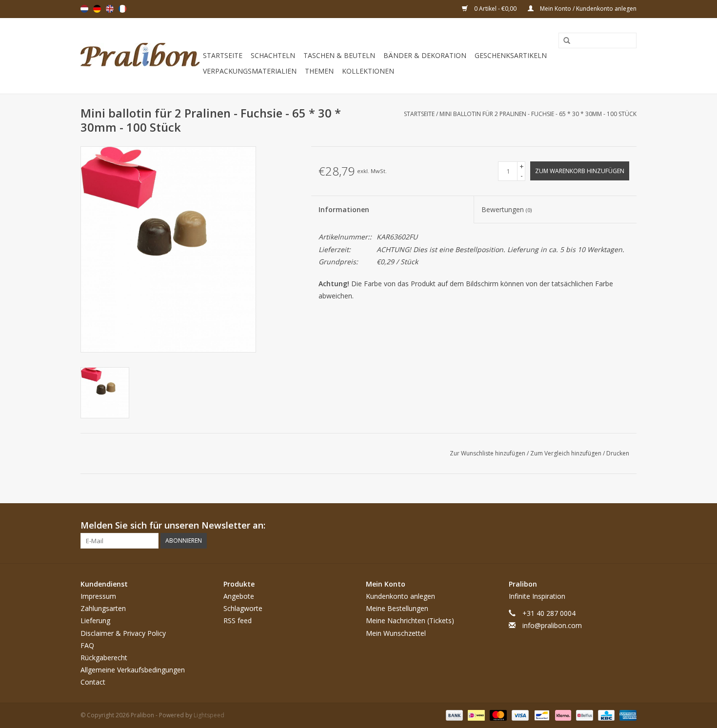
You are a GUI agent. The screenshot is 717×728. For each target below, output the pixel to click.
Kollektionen (368, 71)
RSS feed (237, 620)
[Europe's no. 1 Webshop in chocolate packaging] (140, 56)
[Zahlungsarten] (453, 715)
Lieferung (95, 620)
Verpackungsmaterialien (250, 71)
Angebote (238, 596)
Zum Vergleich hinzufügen (566, 453)
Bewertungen (506, 209)
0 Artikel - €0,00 (495, 8)
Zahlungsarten (103, 608)
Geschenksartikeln (511, 55)
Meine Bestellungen (397, 608)
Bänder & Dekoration (424, 55)
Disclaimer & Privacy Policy (123, 633)
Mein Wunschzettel (396, 633)
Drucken (617, 453)
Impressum (98, 596)
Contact (92, 682)
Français (122, 9)
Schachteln (273, 55)
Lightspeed (209, 715)
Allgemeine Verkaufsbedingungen (132, 669)
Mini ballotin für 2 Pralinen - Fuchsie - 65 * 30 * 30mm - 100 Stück (538, 114)
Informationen (344, 209)
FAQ (87, 645)
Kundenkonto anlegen (400, 596)
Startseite (222, 55)
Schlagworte (242, 608)
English (110, 9)
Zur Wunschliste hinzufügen (488, 453)
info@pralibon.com (552, 625)
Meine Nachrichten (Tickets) (410, 620)
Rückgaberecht (103, 657)
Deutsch (97, 9)
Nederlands (84, 9)
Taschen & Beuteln (339, 55)
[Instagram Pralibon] (629, 525)
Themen (319, 71)
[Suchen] (563, 41)
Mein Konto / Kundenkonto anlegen (587, 8)
